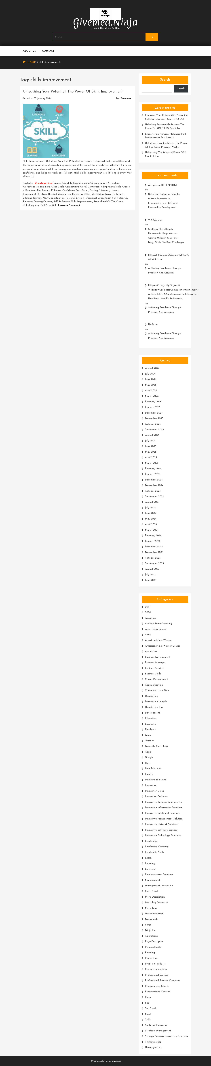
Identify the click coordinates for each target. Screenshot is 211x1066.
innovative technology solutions (163, 835)
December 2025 (154, 413)
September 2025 (154, 429)
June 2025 (150, 446)
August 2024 (152, 502)
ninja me (150, 930)
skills (148, 1019)
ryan (148, 997)
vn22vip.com (155, 220)
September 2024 (154, 496)
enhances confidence (63, 190)
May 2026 (150, 385)
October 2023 (153, 558)
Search (165, 79)
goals (148, 752)
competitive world (76, 187)
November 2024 (154, 485)
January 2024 (152, 541)
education (150, 718)
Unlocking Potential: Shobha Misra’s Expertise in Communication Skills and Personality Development (164, 201)
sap (147, 1003)
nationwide (151, 919)
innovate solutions (155, 780)
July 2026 (150, 374)
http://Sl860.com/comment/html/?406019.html (166, 257)
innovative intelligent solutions (162, 813)
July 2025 (150, 441)
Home (31, 62)
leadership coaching (157, 847)
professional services (156, 975)
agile (148, 635)
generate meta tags (156, 746)
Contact (48, 51)
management (152, 880)
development (152, 713)
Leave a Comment (69, 205)
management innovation (159, 886)
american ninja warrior (158, 640)
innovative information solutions (163, 807)
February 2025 (153, 468)
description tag (154, 707)
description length (156, 701)
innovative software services (161, 830)
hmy (147, 763)
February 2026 (153, 402)
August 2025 (152, 435)
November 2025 (154, 418)
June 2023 (150, 580)
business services (154, 668)
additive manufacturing (158, 623)
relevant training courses (37, 201)
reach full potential (115, 198)
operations (151, 936)
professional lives (93, 198)
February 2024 (153, 535)
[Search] (152, 37)
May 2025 (150, 452)
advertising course (155, 629)
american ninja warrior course (162, 646)
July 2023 (150, 574)
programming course (157, 986)
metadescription (154, 913)
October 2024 (153, 491)
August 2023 (152, 569)
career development (156, 679)
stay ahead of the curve (108, 201)
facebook (150, 729)
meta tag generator (156, 902)
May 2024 (150, 519)
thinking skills (153, 1042)
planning (150, 952)
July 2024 (150, 508)
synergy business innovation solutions (166, 1036)
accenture (150, 618)
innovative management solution (164, 819)
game (148, 735)
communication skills (157, 690)
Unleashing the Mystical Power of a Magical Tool (165, 154)
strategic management (158, 1031)
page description (154, 941)
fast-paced (82, 190)
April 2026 (151, 390)
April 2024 (151, 524)
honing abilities (81, 194)
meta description (155, 897)
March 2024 (151, 530)
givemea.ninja (105, 22)
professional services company (162, 980)
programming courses (157, 992)
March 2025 (151, 463)
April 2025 (151, 457)
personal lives (74, 198)
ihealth (149, 774)
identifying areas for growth (107, 194)
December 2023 (154, 547)
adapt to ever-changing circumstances (84, 183)
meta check (151, 891)
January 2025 (152, 474)
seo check (150, 1008)
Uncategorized (43, 183)
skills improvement (81, 201)
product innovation (156, 969)
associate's (151, 651)
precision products (155, 964)
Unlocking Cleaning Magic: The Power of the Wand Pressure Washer (166, 145)
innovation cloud (154, 791)
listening (150, 869)
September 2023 (154, 563)
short (148, 1014)
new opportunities (53, 198)
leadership (151, 841)
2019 (147, 607)
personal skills (153, 947)
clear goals (57, 187)
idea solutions (153, 768)
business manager (155, 662)
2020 (148, 612)
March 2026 (152, 396)
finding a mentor (99, 190)
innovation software (156, 796)
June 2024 (150, 513)
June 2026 (150, 379)
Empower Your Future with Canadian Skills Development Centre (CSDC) (166, 117)
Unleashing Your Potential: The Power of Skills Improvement (73, 91)
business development (157, 657)
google (149, 757)
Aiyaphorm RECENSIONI (162, 185)
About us (29, 51)
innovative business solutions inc (163, 802)
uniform (153, 324)
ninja (148, 925)
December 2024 (154, 480)
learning (150, 863)
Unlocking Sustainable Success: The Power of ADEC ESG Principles (164, 126)
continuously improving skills (104, 187)
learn (148, 858)
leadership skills (154, 852)
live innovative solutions (159, 874)
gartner (149, 741)
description (151, 696)
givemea (125, 98)
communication (154, 685)
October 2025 (153, 424)
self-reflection (61, 201)
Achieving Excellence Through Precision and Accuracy (164, 270)
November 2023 (154, 552)
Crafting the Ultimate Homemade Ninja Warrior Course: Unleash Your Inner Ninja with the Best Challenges (166, 236)
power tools (151, 958)
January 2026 (152, 407)
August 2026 (152, 368)
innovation (151, 785)
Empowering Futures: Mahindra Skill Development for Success (165, 136)
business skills (153, 674)
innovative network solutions (161, 824)
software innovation (156, 1025)
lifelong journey (32, 198)
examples (150, 724)
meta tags (151, 908)
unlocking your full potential (39, 205)
